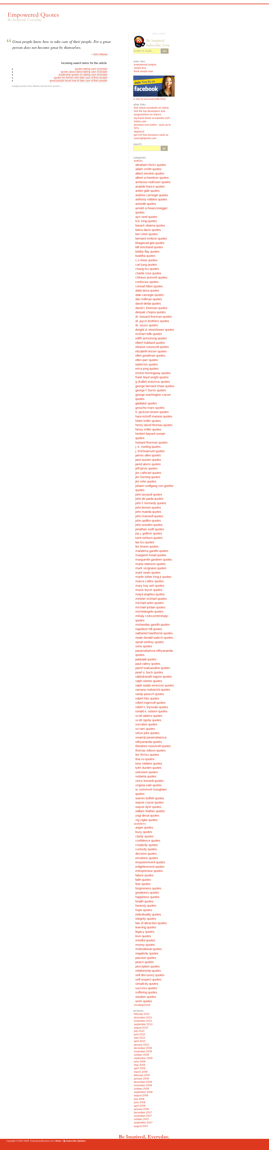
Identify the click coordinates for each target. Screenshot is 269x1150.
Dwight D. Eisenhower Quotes (154, 329)
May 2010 (139, 1038)
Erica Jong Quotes (147, 368)
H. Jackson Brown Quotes (152, 412)
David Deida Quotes (148, 303)
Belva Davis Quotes (148, 230)
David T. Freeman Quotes (151, 308)
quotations (140, 823)
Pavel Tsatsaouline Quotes (152, 668)
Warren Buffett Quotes (149, 798)
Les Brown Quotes (147, 546)
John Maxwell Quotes (149, 516)
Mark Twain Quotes (148, 572)
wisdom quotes (145, 996)
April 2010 (139, 1041)
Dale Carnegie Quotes (149, 295)
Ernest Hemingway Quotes (153, 373)
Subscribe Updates (76, 1141)
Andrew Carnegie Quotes (151, 195)
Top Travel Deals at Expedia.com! (152, 118)
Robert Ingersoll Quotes (150, 702)
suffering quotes (146, 992)
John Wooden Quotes (149, 524)
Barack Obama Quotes (150, 225)
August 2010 (141, 1027)
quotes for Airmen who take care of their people (80, 77)
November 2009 (143, 1051)
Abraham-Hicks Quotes (150, 165)
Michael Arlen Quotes (149, 603)
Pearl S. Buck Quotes (149, 672)
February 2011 (142, 1014)
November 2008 (143, 1085)
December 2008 (143, 1082)
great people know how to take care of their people (78, 80)
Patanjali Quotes (146, 659)
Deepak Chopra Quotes (150, 312)
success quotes (146, 988)
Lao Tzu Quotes (144, 542)
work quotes (143, 1001)
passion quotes (145, 957)
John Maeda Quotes (37, 86)
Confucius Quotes (147, 282)
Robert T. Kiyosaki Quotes (151, 707)
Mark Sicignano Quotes (150, 568)
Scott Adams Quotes (148, 715)
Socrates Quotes (146, 724)
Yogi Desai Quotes (147, 815)
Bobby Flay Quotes (147, 251)
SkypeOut (139, 131)
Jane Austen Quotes (148, 459)
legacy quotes (144, 931)
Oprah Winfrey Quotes (149, 642)
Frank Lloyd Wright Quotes (152, 377)
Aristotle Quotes (145, 203)
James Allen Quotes (148, 455)
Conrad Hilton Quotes (149, 286)
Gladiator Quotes (146, 403)
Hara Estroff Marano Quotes (153, 416)
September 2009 (143, 1058)
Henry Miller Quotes (148, 429)
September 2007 (143, 1122)
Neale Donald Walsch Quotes (154, 637)
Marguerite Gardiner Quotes (153, 559)
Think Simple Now (143, 71)
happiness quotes (147, 897)
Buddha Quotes (145, 255)
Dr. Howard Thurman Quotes (153, 316)
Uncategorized (142, 1005)
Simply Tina (140, 68)
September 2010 (143, 1024)
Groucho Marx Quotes (150, 407)
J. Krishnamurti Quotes (150, 451)
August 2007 (141, 1126)
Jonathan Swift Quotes (149, 529)
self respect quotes (148, 979)
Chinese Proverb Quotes (151, 277)
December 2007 (143, 1112)
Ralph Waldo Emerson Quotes (154, 685)
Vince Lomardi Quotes (149, 780)
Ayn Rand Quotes (146, 217)
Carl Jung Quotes (146, 264)
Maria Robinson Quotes (150, 564)
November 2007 (143, 1116)
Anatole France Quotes (150, 186)
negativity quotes (146, 953)
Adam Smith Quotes (148, 169)
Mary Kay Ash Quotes (149, 585)
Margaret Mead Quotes (150, 555)
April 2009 (139, 1068)
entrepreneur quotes (149, 871)
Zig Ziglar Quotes (146, 820)
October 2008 (141, 1088)
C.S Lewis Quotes (146, 260)
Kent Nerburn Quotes (149, 538)
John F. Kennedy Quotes (150, 503)
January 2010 (141, 1044)
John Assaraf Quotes (148, 494)
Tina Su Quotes (144, 759)
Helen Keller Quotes (148, 420)
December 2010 (143, 1017)
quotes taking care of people (91, 68)
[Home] (33, 17)
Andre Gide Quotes (147, 190)
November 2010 (143, 1021)
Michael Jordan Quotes (150, 607)
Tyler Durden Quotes (148, 767)
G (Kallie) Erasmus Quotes (152, 381)
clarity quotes (144, 836)
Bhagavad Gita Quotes (150, 243)
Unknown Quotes (146, 772)
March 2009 (141, 1072)
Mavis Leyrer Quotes (148, 590)
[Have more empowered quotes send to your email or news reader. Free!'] (154, 41)
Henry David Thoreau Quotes (154, 425)
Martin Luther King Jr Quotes (153, 576)
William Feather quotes (150, 811)
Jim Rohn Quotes (145, 481)
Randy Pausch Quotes (149, 694)
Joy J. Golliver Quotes (148, 533)
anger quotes (144, 827)
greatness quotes (147, 892)
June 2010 (139, 1034)
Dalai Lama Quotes (147, 290)
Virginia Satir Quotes (148, 785)
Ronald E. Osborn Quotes (151, 711)
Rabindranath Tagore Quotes (153, 676)
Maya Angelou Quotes (150, 594)
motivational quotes (148, 949)
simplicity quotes (146, 983)
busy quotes (143, 832)
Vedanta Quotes (145, 776)
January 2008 (141, 1109)
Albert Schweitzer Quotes (152, 177)
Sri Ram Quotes (145, 728)
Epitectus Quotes (146, 364)
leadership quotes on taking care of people (83, 74)
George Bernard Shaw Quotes (154, 386)
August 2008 (141, 1095)
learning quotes (145, 927)
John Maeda (100, 54)
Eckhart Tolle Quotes (148, 334)
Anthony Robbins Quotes (151, 199)
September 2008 (143, 1092)
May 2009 (139, 1065)
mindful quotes (145, 940)
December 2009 (143, 1048)
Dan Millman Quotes (148, 299)
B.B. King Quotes (146, 221)
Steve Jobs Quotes (147, 733)
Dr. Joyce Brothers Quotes (152, 321)
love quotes (53, 86)
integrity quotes (19, 86)
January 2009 (141, 1078)
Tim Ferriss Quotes (147, 754)
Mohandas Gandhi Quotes (152, 624)
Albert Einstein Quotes (149, 173)
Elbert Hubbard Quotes (150, 342)
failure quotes (144, 875)
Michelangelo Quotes (149, 611)
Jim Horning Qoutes (147, 477)
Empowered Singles (145, 64)
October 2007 (141, 1119)
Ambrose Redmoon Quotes (153, 182)
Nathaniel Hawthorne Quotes (154, 633)
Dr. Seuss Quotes (146, 325)
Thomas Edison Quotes (150, 750)
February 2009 (142, 1075)
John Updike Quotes (148, 520)
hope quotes (143, 910)
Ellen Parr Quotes (146, 360)
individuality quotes (148, 914)
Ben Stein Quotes (146, 234)
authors (138, 161)
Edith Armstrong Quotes (151, 338)
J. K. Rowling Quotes (148, 446)
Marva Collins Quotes (149, 581)
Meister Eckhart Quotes (151, 598)
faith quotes (143, 879)
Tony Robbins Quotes (148, 763)
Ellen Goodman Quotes (150, 355)
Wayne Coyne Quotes (149, 802)
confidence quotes (147, 840)
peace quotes (144, 962)
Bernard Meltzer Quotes (151, 238)
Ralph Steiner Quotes (148, 681)
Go (164, 148)
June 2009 (139, 1061)
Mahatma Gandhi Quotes (151, 551)
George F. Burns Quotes (150, 390)
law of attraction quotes (151, 923)
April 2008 (139, 1106)
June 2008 (139, 1102)
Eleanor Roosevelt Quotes (152, 347)
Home (58, 1141)
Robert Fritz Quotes (147, 698)
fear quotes (143, 884)
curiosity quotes (146, 849)
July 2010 (139, 1031)
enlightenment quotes (150, 866)
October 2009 (141, 1055)
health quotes (144, 901)
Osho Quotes (143, 646)
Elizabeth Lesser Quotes (151, 351)
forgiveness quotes (148, 888)
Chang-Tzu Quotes (147, 269)
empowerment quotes (150, 862)
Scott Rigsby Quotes (148, 720)
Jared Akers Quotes (148, 464)
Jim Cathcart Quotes (148, 472)
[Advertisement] (140, 19)
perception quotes (147, 966)
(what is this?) (158, 33)
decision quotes (146, 853)
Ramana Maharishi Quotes (152, 689)
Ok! (164, 51)
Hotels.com (140, 121)
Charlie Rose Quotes (148, 273)
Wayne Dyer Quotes (148, 807)
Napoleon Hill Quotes (148, 629)
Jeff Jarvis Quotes (146, 468)
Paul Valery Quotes (147, 663)
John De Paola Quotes (149, 498)
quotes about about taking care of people (84, 71)
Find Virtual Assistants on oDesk (151, 108)
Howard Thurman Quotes (151, 442)
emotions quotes (146, 858)
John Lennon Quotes (148, 507)
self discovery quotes (150, 975)
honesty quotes (145, 905)
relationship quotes (148, 970)
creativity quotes (146, 845)
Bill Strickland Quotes (149, 247)
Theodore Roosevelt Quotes (153, 746)
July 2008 (139, 1099)
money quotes (145, 944)
